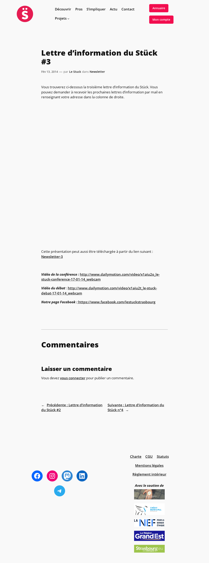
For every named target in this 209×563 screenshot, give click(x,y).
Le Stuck (75, 72)
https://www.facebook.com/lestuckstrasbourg (116, 302)
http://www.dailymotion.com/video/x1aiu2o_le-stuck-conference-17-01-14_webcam (100, 277)
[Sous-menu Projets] (68, 18)
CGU (149, 456)
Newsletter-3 (52, 256)
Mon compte (161, 19)
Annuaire (158, 8)
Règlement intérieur (149, 474)
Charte (135, 456)
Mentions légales (149, 465)
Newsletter (97, 72)
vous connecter (72, 378)
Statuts (163, 456)
